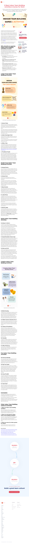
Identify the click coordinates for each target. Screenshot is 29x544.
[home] (2, 2)
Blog (12, 505)
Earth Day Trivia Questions (13, 149)
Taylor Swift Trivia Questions (5, 149)
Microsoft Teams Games (19, 505)
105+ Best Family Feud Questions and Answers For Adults (9, 429)
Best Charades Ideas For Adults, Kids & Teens (7, 432)
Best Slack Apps (14, 506)
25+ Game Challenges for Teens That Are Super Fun (8, 433)
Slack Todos (18, 507)
